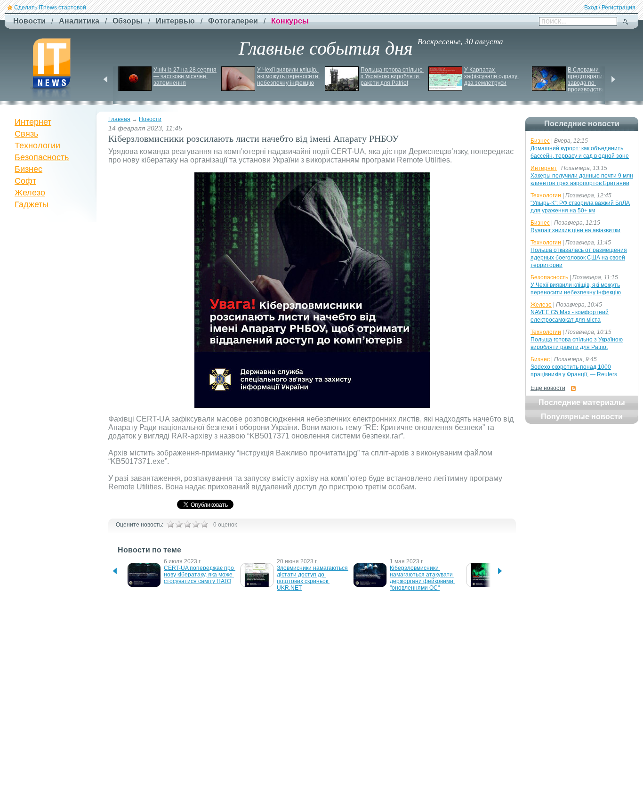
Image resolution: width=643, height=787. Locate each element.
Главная (119, 119)
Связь (26, 133)
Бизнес (28, 169)
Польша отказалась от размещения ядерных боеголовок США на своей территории (578, 257)
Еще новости (547, 388)
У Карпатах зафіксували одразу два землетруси (491, 76)
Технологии (37, 145)
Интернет (33, 122)
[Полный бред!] (170, 524)
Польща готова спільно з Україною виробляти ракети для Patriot (392, 76)
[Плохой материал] (179, 524)
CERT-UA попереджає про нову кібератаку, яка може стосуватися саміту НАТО (199, 574)
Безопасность (42, 157)
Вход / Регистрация (609, 7)
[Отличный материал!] (204, 524)
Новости (150, 119)
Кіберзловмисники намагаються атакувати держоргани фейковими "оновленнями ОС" (422, 578)
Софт (25, 181)
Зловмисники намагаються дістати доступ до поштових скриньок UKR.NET (313, 578)
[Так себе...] (187, 524)
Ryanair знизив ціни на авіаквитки (575, 230)
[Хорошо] (196, 524)
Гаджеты (31, 204)
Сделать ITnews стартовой (50, 7)
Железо (30, 192)
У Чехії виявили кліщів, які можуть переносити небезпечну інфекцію (288, 76)
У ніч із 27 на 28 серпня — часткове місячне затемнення (185, 76)
